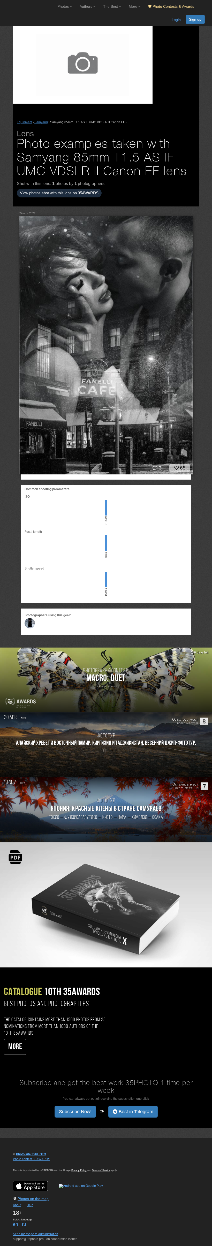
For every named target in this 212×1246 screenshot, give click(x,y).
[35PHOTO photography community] (28, 6)
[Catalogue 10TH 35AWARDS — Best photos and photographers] (106, 904)
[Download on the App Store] (35, 1186)
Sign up (195, 19)
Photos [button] (63, 6)
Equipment (24, 122)
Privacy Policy (79, 1170)
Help (30, 1205)
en (15, 1224)
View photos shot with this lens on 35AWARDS (59, 193)
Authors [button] (86, 6)
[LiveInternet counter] (24, 1164)
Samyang (41, 122)
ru (24, 1224)
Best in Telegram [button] (135, 1111)
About (17, 1205)
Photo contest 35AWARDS (31, 1159)
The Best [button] (111, 6)
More (15, 1047)
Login (176, 19)
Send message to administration (35, 1234)
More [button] (133, 6)
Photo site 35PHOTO (31, 1154)
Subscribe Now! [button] (75, 1111)
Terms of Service (101, 1170)
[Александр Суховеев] (30, 623)
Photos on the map (33, 1199)
